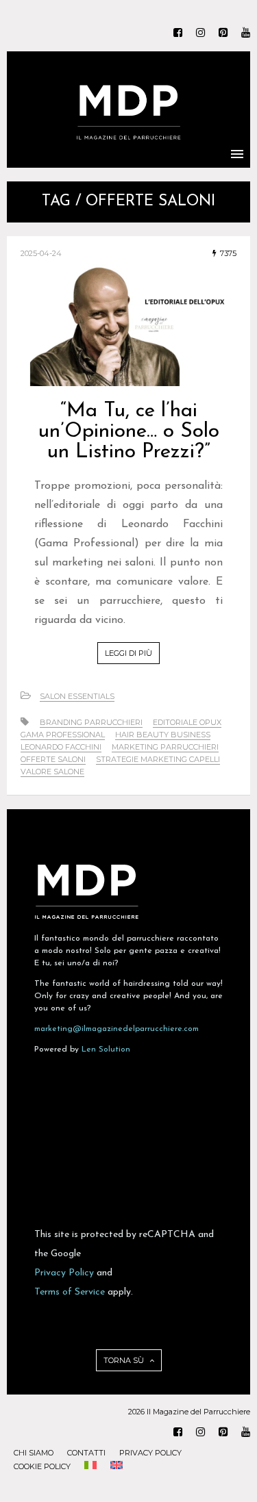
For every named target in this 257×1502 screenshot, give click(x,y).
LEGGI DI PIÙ (128, 653)
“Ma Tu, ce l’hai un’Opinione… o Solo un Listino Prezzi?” (128, 431)
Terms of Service (69, 1292)
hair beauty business (162, 734)
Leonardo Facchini (61, 747)
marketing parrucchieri (165, 747)
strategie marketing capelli (158, 759)
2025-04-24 (41, 253)
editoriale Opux (187, 722)
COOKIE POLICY (42, 1466)
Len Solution (106, 1049)
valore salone (52, 771)
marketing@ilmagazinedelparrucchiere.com (116, 1029)
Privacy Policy (64, 1273)
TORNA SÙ (124, 1360)
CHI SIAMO (33, 1453)
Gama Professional (63, 734)
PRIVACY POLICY (150, 1453)
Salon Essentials (77, 696)
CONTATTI (86, 1453)
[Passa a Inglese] (116, 1466)
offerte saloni (53, 759)
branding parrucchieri (91, 722)
